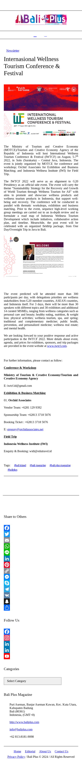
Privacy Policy (16, 756)
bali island (20, 465)
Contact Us (61, 751)
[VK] (41, 595)
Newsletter (12, 50)
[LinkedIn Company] (41, 650)
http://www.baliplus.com (24, 722)
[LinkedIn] (41, 559)
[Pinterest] (41, 565)
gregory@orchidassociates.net (25, 429)
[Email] (41, 540)
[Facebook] (41, 528)
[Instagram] (41, 638)
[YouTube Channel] (41, 656)
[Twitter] (41, 534)
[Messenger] (41, 577)
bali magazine (38, 465)
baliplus (13, 469)
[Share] (41, 608)
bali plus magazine (61, 465)
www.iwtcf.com (57, 346)
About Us (45, 751)
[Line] (41, 552)
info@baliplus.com (21, 729)
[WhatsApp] (41, 546)
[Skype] (41, 583)
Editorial (30, 751)
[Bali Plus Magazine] (41, 20)
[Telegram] (41, 589)
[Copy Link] (41, 571)
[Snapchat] (41, 601)
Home (17, 751)
